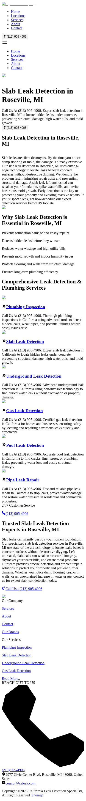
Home (15, 12)
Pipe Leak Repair (22, 479)
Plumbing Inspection (25, 306)
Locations (18, 16)
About (15, 24)
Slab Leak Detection (25, 341)
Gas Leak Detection (24, 410)
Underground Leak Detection (33, 376)
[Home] (18, 4)
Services (17, 20)
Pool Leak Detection (25, 445)
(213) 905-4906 (16, 36)
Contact (16, 28)
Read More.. (11, 678)
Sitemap (37, 795)
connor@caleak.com (20, 783)
